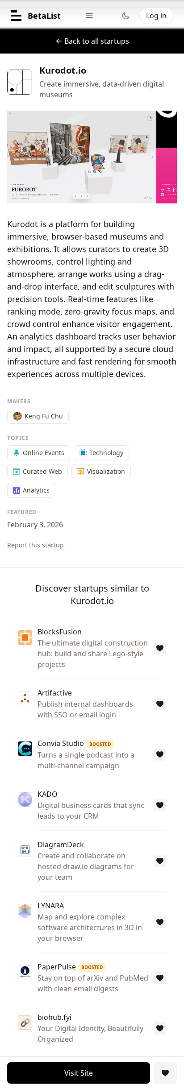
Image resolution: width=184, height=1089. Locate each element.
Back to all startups (96, 41)
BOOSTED (100, 744)
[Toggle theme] (126, 16)
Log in (156, 16)
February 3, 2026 (35, 525)
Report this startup (35, 545)
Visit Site (78, 1073)
